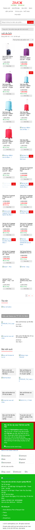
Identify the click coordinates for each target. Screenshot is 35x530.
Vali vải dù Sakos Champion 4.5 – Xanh (7, 57)
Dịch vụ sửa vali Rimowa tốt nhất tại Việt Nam (8, 372)
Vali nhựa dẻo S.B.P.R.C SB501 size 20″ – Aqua (25, 85)
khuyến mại (16, 8)
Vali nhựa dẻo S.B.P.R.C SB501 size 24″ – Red (7, 141)
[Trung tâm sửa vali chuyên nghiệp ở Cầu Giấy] (26, 406)
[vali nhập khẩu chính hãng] (17, 476)
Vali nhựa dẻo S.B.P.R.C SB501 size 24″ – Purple (7, 85)
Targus (5, 515)
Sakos (5, 512)
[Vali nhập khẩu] (17, 3)
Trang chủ (6, 8)
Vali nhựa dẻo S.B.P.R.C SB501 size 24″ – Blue (7, 169)
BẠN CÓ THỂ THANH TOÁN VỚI (9, 450)
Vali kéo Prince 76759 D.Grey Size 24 (26, 280)
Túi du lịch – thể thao (22, 11)
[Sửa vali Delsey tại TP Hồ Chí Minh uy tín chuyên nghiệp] (26, 361)
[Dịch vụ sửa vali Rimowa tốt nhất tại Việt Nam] (8, 361)
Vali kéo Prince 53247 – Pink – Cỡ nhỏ (8, 280)
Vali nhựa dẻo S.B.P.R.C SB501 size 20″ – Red (25, 113)
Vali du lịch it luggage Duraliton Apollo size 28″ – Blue (26, 197)
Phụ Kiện (17, 14)
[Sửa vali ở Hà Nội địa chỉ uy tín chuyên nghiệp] (8, 406)
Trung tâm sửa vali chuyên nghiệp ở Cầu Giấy (26, 417)
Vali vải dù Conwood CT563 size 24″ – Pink (8, 197)
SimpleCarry (6, 518)
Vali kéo (24, 8)
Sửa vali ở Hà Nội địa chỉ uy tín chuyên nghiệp (8, 417)
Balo (30, 8)
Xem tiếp (8, 66)
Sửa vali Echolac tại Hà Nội (25, 393)
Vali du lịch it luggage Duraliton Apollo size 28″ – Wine (8, 252)
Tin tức (4, 301)
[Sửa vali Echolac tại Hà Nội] (26, 384)
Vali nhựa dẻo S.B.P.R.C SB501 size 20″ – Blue (25, 141)
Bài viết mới (7, 349)
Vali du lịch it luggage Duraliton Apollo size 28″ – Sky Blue (8, 224)
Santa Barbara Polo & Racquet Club (13, 510)
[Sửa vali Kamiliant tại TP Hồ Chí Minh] (8, 384)
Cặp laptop (9, 11)
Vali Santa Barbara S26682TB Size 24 (25, 252)
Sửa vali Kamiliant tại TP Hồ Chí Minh (8, 393)
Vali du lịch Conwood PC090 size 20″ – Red (26, 169)
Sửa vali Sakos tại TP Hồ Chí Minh (15, 316)
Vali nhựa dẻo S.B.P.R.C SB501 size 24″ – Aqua (7, 113)
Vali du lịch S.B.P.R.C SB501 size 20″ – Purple (25, 57)
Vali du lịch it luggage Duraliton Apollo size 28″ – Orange (26, 224)
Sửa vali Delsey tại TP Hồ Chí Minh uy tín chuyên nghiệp (25, 372)
